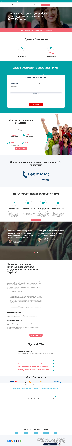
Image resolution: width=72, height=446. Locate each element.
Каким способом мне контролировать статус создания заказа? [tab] (33, 366)
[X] (16, 441)
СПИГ (16, 432)
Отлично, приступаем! (21, 148)
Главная (14, 4)
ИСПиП (26, 432)
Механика (55, 388)
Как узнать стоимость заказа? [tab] (25, 360)
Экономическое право (47, 388)
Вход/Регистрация (68, 1)
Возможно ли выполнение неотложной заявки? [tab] (30, 363)
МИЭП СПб (46, 432)
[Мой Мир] (14, 441)
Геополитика (16, 388)
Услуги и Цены (21, 4)
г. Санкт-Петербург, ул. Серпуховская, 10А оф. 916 (16, 1)
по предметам (42, 385)
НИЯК (36, 432)
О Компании (36, 4)
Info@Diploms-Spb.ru (29, 1)
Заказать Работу (45, 4)
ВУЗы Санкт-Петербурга (29, 30)
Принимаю (36, 101)
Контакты (54, 4)
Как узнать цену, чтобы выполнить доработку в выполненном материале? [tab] (33, 370)
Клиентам (29, 4)
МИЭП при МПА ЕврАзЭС (39, 30)
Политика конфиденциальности (59, 442)
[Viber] (18, 441)
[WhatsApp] (20, 441)
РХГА (55, 432)
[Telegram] (8, 441)
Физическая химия (26, 388)
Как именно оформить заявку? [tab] (25, 351)
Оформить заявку (36, 219)
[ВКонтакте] (10, 441)
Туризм (36, 388)
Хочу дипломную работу (36, 335)
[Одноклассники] (12, 441)
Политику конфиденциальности (37, 101)
